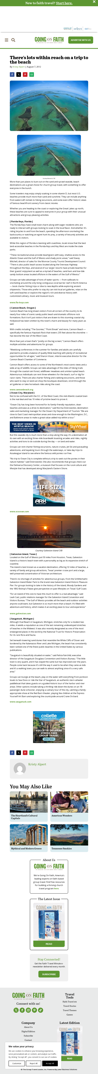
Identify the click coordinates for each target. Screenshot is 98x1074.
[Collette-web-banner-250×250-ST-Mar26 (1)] (49, 744)
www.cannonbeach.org (21, 389)
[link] (12, 74)
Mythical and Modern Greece (26, 848)
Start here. (64, 3)
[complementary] (33, 1055)
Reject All (33, 1063)
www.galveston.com (20, 613)
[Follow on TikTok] (40, 1010)
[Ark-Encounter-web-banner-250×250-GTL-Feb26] (49, 508)
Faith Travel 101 (70, 1001)
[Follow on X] (16, 1010)
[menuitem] (6, 40)
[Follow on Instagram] (28, 1010)
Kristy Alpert (19, 66)
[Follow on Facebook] (22, 1010)
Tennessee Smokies (62, 848)
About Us (28, 1027)
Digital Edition (28, 1031)
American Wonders (62, 815)
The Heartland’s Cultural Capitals (24, 817)
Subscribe (28, 1035)
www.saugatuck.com (20, 701)
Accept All (50, 1063)
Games (70, 1014)
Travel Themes (69, 1010)
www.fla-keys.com (19, 302)
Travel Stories (69, 1006)
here (56, 888)
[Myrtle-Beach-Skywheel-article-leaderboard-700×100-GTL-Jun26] (49, 431)
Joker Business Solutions (67, 1069)
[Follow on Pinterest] (34, 1010)
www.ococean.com (19, 511)
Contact (28, 1040)
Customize (16, 1063)
